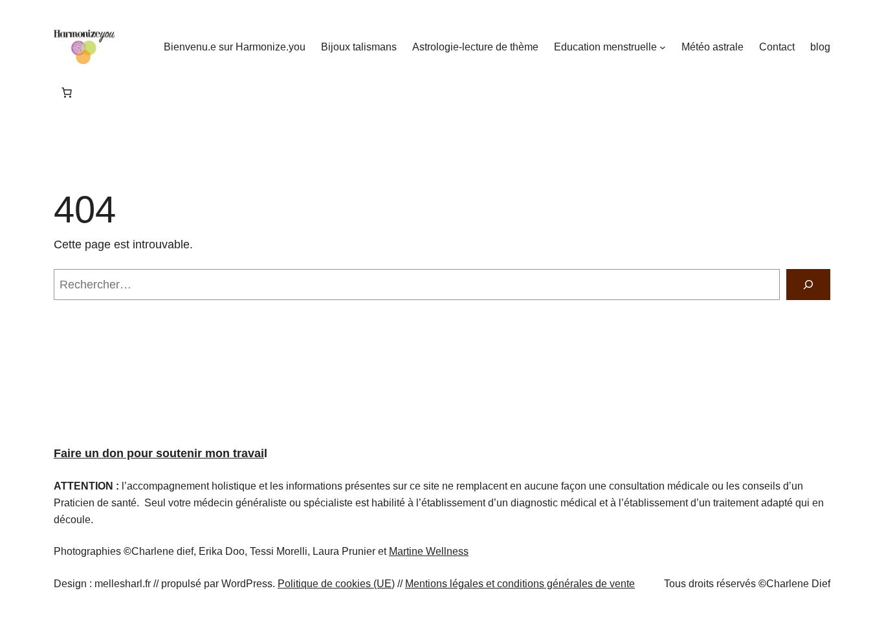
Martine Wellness (429, 551)
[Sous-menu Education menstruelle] (662, 47)
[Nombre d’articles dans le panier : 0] (67, 92)
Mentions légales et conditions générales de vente (520, 583)
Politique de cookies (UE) (336, 583)
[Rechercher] (808, 284)
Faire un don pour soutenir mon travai (159, 453)
